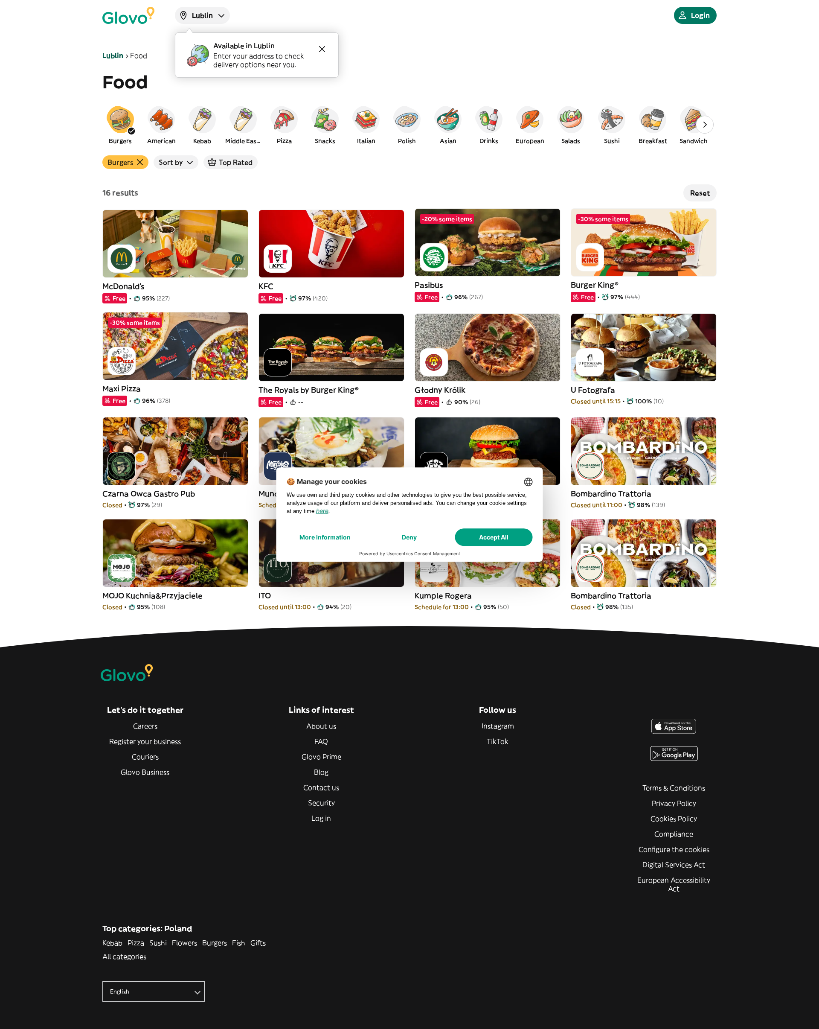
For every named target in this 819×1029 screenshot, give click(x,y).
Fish (238, 943)
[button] (120, 124)
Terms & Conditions (673, 788)
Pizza (136, 943)
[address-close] (322, 49)
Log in (321, 818)
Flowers (184, 943)
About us (321, 726)
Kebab (112, 943)
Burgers (214, 943)
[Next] (704, 124)
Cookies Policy (674, 818)
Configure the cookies (674, 849)
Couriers (145, 756)
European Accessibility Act (673, 884)
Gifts (258, 943)
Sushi (158, 943)
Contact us (321, 787)
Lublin (112, 55)
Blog (321, 772)
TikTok (497, 741)
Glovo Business (145, 772)
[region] (409, 124)
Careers (145, 726)
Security (321, 803)
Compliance (673, 834)
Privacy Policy (674, 803)
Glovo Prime (321, 756)
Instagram (498, 726)
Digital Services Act (673, 864)
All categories (124, 956)
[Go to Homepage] (128, 15)
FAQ (321, 741)
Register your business (145, 741)
